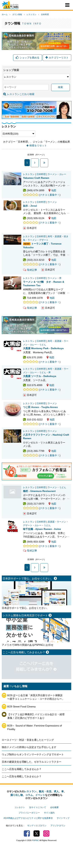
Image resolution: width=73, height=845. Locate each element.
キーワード (10, 87)
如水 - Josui (30, 205)
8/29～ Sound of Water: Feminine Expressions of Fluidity (34, 727)
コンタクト (19, 807)
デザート (43, 240)
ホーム (5, 14)
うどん (42, 344)
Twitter (36, 833)
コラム (29, 794)
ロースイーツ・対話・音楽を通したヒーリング (28, 739)
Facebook (27, 833)
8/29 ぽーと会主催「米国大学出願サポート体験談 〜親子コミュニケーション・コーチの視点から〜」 (35, 697)
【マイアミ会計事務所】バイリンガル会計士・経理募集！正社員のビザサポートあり (35, 716)
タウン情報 (17, 14)
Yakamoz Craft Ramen (36, 177)
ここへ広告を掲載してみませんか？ (21, 769)
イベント (40, 794)
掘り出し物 (16, 794)
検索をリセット (38, 145)
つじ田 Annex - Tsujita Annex (40, 407)
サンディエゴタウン (36, 825)
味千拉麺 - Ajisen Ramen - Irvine (42, 529)
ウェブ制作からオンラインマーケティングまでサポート (33, 754)
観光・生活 (45, 791)
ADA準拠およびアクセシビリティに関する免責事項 (28, 818)
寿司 (50, 236)
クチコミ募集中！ (50, 194)
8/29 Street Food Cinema (21, 706)
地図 (53, 190)
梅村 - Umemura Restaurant (12, 492)
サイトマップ (63, 818)
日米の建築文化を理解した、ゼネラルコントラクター (31, 761)
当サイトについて (37, 807)
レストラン (31, 14)
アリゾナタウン (57, 825)
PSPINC (35, 840)
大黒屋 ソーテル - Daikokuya (39, 376)
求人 (56, 791)
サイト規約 (49, 812)
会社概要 (54, 807)
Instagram (46, 833)
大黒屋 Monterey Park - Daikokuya (43, 348)
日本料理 (45, 14)
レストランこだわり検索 (20, 94)
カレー (62, 174)
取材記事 (32, 269)
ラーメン (52, 174)
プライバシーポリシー (29, 812)
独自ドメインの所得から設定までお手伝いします (29, 747)
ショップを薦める (29, 57)
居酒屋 (58, 236)
